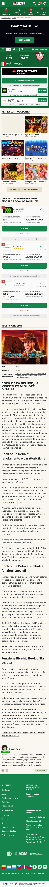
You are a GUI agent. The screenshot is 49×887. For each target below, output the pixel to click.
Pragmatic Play (8, 827)
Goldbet (26, 377)
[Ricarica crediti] (8, 49)
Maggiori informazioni (24, 81)
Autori (4, 794)
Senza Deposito (6, 13)
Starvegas (19, 376)
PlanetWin (19, 377)
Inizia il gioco (24, 40)
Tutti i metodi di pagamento (32, 795)
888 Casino (38, 376)
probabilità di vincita (30, 884)
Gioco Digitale (28, 376)
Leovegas (25, 374)
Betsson (18, 374)
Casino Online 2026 (19, 13)
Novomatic (25, 30)
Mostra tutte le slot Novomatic (24, 189)
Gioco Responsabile (34, 821)
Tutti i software (8, 835)
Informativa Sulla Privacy (36, 817)
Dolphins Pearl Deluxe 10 (35, 158)
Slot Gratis (30, 13)
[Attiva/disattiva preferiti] (45, 3)
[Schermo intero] (3, 49)
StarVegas (6, 718)
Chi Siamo (6, 790)
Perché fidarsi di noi (10, 798)
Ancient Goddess (9, 182)
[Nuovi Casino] (19, 3)
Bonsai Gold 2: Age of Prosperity (15, 134)
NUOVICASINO (6, 18)
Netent (4, 823)
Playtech (5, 815)
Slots (14, 18)
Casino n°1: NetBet (41, 13)
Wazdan (5, 819)
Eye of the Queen (32, 134)
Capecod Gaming (9, 831)
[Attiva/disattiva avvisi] (34, 3)
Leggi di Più (41, 770)
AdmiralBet (42, 374)
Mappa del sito (8, 806)
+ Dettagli (24, 234)
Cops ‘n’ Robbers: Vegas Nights (15, 158)
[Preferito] (21, 49)
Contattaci (6, 802)
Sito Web (42, 90)
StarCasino (33, 374)
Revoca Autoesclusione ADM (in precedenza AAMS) (35, 827)
